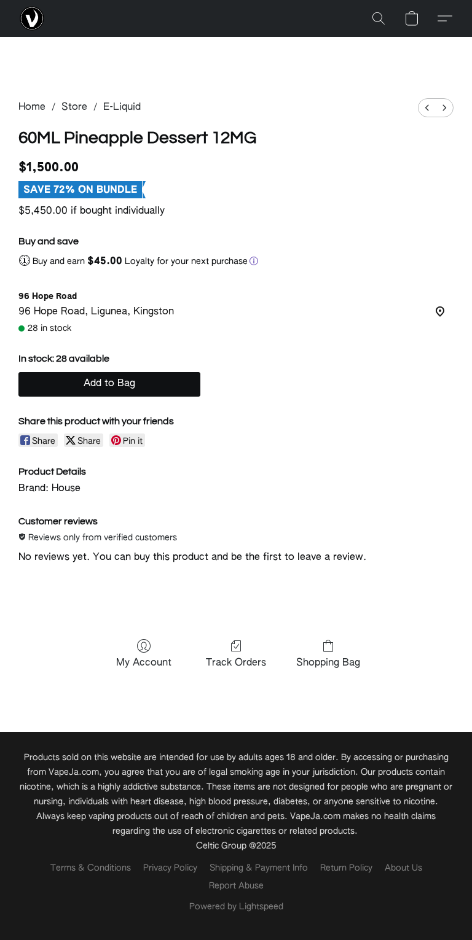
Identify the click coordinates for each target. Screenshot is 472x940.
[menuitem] (427, 108)
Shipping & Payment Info (259, 868)
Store (74, 107)
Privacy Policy (170, 868)
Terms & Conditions (90, 868)
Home (31, 107)
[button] (32, 18)
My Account (143, 663)
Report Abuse (236, 886)
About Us (403, 868)
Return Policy (346, 868)
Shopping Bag (328, 663)
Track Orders (236, 663)
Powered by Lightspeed (236, 907)
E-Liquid (122, 107)
